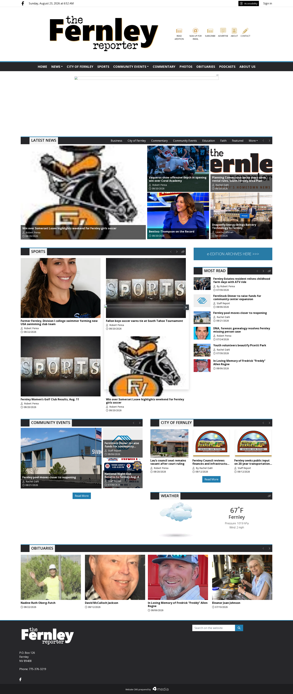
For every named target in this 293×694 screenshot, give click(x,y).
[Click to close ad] (186, 307)
